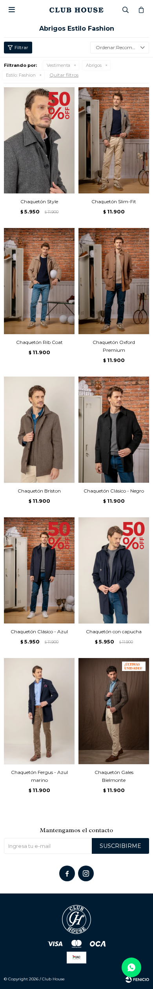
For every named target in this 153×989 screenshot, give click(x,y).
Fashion (21, 75)
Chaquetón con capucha (114, 631)
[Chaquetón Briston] (39, 430)
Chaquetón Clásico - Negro (114, 491)
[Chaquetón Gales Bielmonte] (113, 711)
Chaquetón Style (39, 201)
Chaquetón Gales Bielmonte (114, 776)
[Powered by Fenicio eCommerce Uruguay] (137, 979)
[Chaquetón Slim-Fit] (113, 140)
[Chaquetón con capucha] (113, 570)
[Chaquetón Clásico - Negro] (113, 430)
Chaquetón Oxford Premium (114, 346)
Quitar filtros (63, 75)
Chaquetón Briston (39, 491)
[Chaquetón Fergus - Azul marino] (39, 711)
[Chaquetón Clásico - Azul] (39, 570)
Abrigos (94, 65)
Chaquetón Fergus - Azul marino (39, 776)
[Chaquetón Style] (39, 140)
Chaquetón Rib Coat (39, 342)
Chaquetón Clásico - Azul (39, 631)
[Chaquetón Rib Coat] (39, 281)
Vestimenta (58, 65)
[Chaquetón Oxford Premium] (113, 281)
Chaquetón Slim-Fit (113, 201)
